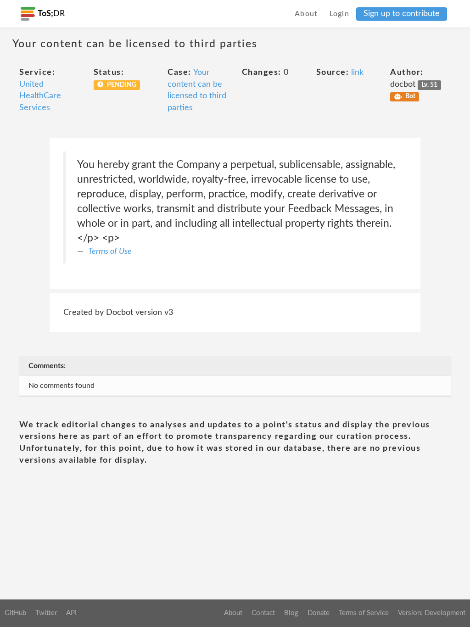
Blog (291, 613)
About (306, 13)
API (71, 613)
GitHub (15, 613)
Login (340, 13)
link (357, 72)
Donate (319, 613)
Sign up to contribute (402, 14)
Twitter (46, 613)
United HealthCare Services (40, 96)
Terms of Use (110, 251)
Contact (263, 613)
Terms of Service (364, 613)
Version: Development (431, 613)
